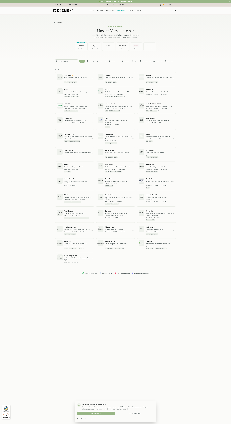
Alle (83, 61)
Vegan (135, 61)
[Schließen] (229, 2)
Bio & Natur (126, 61)
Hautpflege (91, 61)
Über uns (139, 10)
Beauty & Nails (102, 61)
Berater (131, 10)
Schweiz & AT (158, 61)
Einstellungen (136, 413)
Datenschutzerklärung (82, 419)
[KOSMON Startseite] (63, 10)
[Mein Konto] (171, 10)
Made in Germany (146, 61)
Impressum (93, 419)
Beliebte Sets (110, 10)
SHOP (90, 10)
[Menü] (9, 406)
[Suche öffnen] (166, 10)
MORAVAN (122, 10)
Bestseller (100, 10)
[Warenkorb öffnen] (176, 10)
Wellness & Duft (115, 61)
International (169, 61)
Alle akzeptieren (96, 413)
